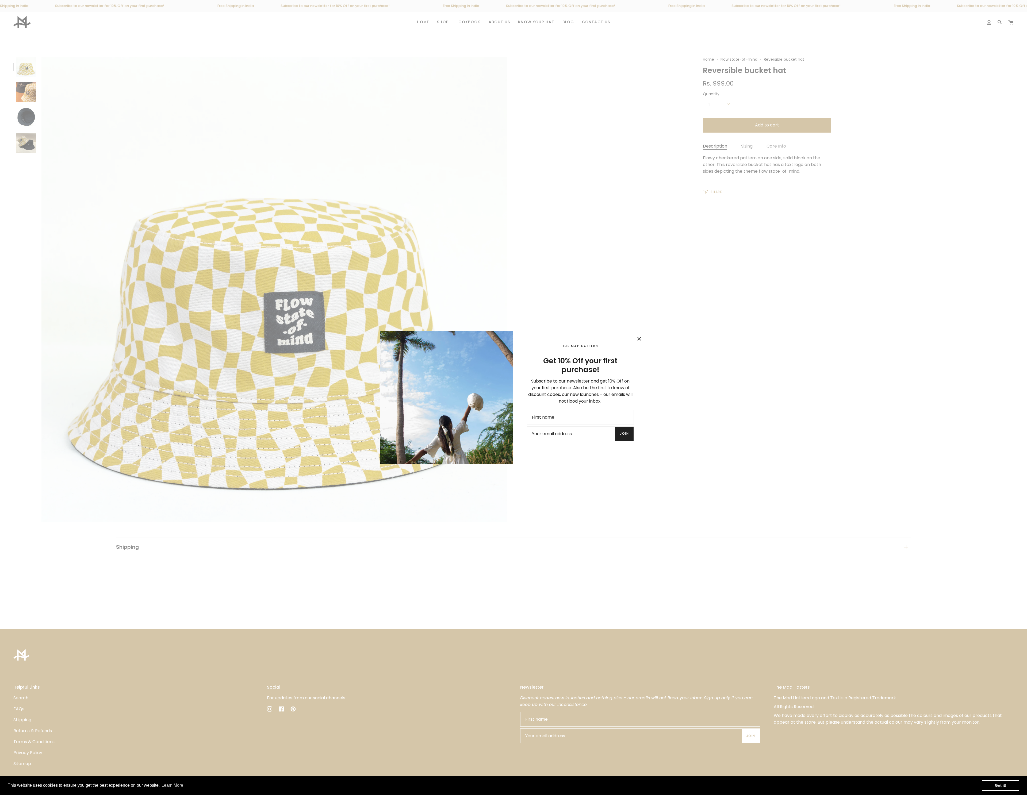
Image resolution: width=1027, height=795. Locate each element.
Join (624, 433)
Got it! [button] (1000, 785)
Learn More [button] (172, 785)
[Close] (639, 338)
